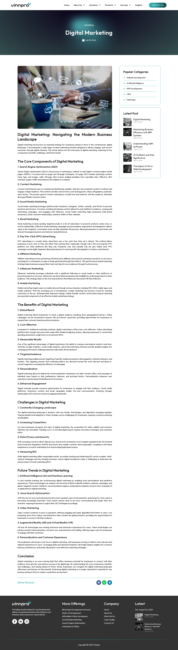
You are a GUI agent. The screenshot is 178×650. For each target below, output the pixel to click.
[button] (98, 582)
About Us (78, 5)
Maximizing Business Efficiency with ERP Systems (143, 132)
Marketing (89, 25)
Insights (138, 5)
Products (109, 5)
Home (66, 5)
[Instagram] (26, 621)
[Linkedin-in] (20, 621)
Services (124, 5)
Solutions (93, 5)
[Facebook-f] (14, 621)
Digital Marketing (141, 119)
